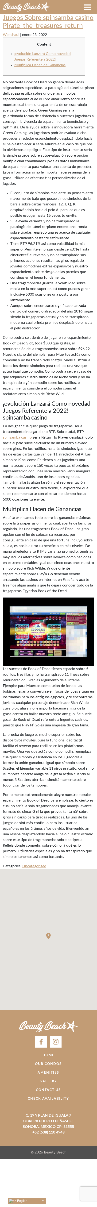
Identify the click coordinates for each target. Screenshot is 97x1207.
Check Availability (48, 1098)
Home (48, 1055)
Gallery (48, 1081)
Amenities (48, 1072)
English (21, 1201)
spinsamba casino (17, 437)
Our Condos (48, 1064)
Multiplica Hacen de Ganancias (40, 65)
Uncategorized (34, 866)
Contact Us (48, 1090)
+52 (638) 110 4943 (48, 1132)
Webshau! (11, 35)
